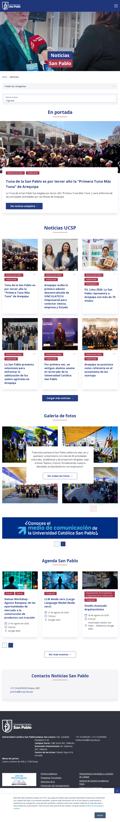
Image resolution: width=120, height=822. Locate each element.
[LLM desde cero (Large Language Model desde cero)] (60, 580)
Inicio (4, 76)
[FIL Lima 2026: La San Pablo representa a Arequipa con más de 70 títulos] (100, 255)
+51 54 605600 (99, 737)
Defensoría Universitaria (90, 787)
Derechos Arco (48, 781)
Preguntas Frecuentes (51, 777)
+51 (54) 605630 (19, 688)
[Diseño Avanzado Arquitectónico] (100, 580)
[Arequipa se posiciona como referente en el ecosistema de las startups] (100, 334)
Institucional (11, 279)
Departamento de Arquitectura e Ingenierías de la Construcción (99, 594)
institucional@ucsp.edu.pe (88, 740)
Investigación (91, 284)
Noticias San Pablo (14, 275)
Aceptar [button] (100, 815)
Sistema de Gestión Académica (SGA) (94, 782)
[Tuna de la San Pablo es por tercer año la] (20, 255)
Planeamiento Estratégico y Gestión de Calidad (96, 775)
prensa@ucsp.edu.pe (21, 691)
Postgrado (50, 593)
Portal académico (49, 773)
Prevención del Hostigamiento (55, 785)
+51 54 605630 (83, 737)
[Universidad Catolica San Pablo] (11, 6)
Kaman (20, 593)
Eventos (9, 593)
